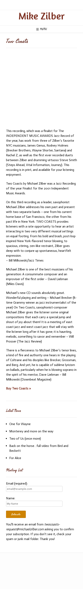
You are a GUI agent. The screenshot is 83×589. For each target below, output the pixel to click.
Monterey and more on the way (31, 431)
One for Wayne (20, 424)
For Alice (15, 458)
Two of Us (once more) (25, 438)
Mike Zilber (41, 16)
